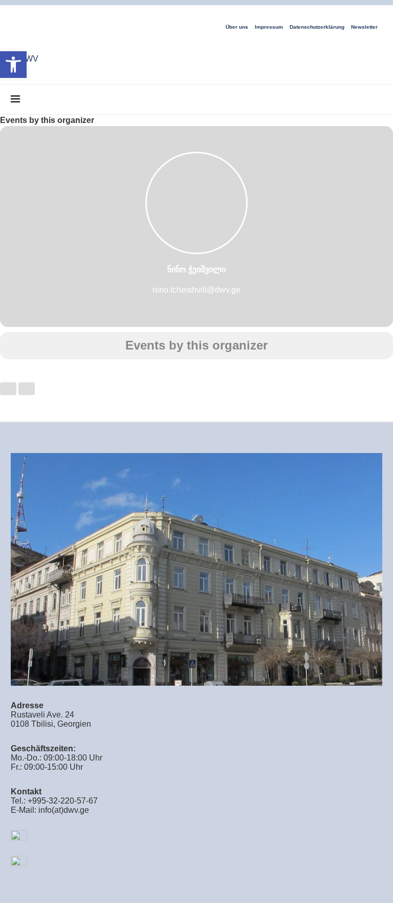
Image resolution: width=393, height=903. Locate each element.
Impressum (269, 27)
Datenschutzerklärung (317, 27)
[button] (13, 64)
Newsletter (364, 27)
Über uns (237, 27)
